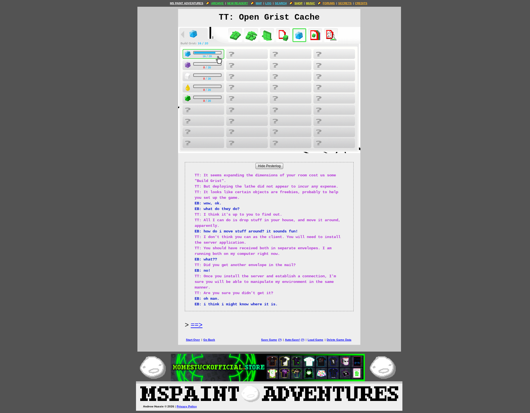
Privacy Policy (187, 406)
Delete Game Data (339, 339)
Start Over (193, 339)
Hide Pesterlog (269, 166)
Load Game (315, 339)
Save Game (269, 339)
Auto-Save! (292, 339)
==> (196, 324)
